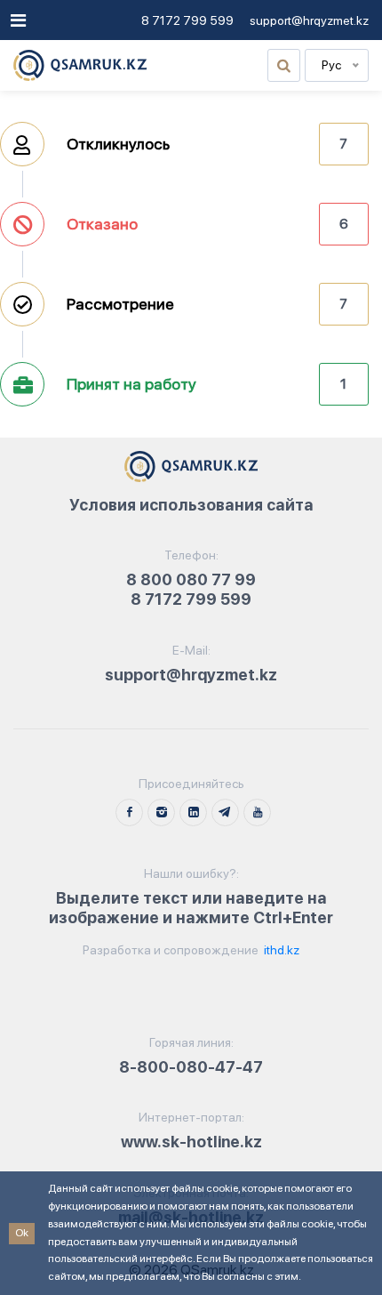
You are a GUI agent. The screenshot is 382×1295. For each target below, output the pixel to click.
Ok (21, 1233)
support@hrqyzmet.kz (309, 20)
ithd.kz (280, 950)
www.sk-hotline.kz (191, 1141)
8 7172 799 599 (187, 20)
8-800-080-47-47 (191, 1067)
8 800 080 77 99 (191, 579)
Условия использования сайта (191, 504)
